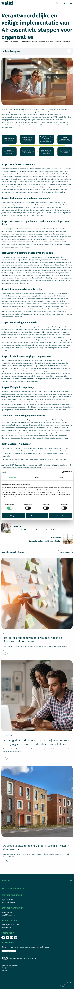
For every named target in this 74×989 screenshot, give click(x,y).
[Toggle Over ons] (37, 880)
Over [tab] (61, 478)
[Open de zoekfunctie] (64, 3)
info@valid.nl (6, 927)
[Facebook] (3, 937)
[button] (10, 652)
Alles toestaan (60, 516)
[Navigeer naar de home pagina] (7, 3)
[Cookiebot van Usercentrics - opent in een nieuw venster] (63, 472)
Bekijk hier (36, 453)
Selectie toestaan (37, 516)
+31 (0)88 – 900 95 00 (11, 924)
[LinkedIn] (7, 937)
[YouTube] (11, 937)
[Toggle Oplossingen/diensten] (37, 888)
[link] (37, 528)
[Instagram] (16, 937)
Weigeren (13, 516)
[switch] (28, 508)
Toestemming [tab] (12, 478)
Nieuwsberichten (14, 41)
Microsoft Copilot (14, 329)
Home (6, 41)
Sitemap (4, 970)
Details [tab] (37, 478)
